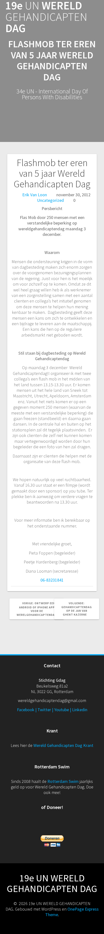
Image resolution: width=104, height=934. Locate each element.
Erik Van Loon (34, 194)
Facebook (25, 709)
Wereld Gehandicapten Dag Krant (63, 745)
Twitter (44, 709)
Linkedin (79, 709)
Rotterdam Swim (63, 781)
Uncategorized (50, 200)
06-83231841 (52, 580)
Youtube (61, 709)
